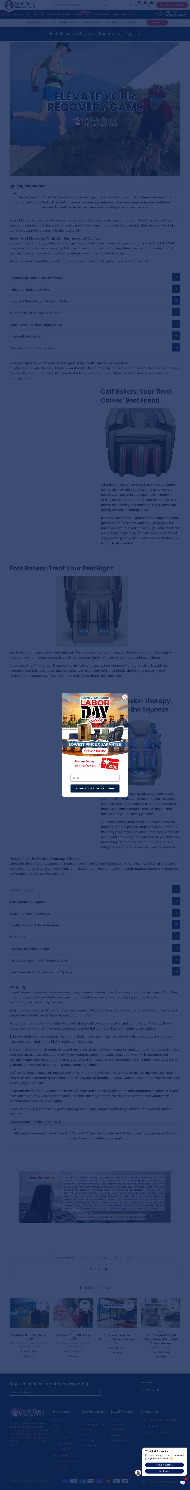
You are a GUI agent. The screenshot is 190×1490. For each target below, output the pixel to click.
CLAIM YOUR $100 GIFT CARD (95, 788)
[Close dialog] (124, 696)
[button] (182, 1482)
